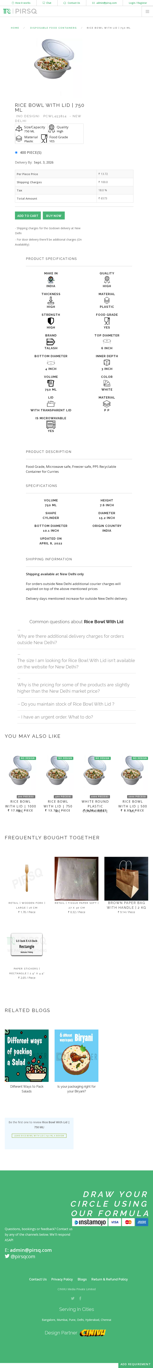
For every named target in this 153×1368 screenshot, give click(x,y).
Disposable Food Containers (53, 28)
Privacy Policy (62, 1279)
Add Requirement (136, 1364)
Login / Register (138, 3)
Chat (48, 3)
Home (15, 28)
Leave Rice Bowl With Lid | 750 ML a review (39, 1136)
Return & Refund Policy (109, 1279)
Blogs (82, 1279)
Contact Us (73, 3)
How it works (22, 3)
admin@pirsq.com (106, 3)
